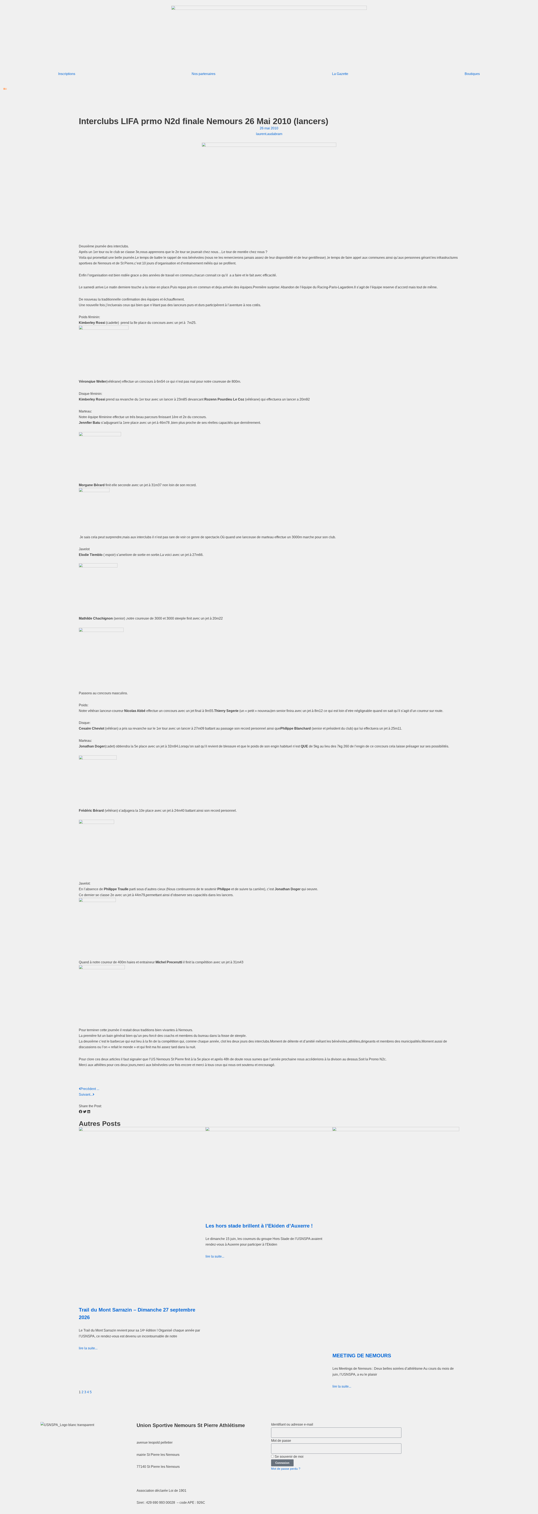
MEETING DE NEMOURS (361, 1355)
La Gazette (340, 74)
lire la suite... (88, 1348)
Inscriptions (66, 74)
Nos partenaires (203, 74)
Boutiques (472, 74)
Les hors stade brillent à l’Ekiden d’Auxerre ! (259, 1226)
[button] (80, 1112)
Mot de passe (281, 1440)
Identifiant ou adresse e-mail (292, 1424)
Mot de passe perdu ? (285, 1468)
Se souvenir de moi (288, 1456)
